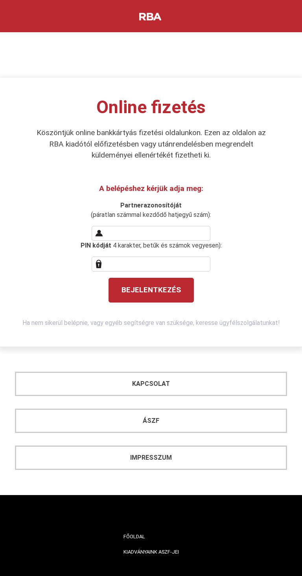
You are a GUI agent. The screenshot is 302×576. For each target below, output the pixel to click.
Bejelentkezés (151, 289)
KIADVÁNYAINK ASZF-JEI (151, 552)
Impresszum (151, 457)
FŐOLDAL (134, 536)
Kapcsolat (151, 383)
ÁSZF (151, 420)
